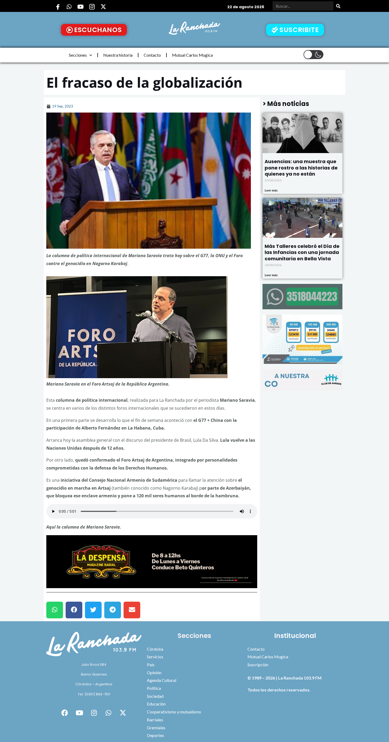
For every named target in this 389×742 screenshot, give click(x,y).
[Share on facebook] (74, 610)
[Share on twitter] (93, 610)
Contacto (152, 54)
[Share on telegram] (112, 610)
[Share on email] (132, 610)
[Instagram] (92, 7)
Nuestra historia (118, 54)
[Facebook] (58, 7)
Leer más (271, 190)
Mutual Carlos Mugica (192, 54)
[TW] (103, 7)
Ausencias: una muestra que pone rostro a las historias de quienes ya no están (301, 167)
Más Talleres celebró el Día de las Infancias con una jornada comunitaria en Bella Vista (302, 252)
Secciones (78, 54)
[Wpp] (69, 7)
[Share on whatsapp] (54, 610)
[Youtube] (80, 7)
